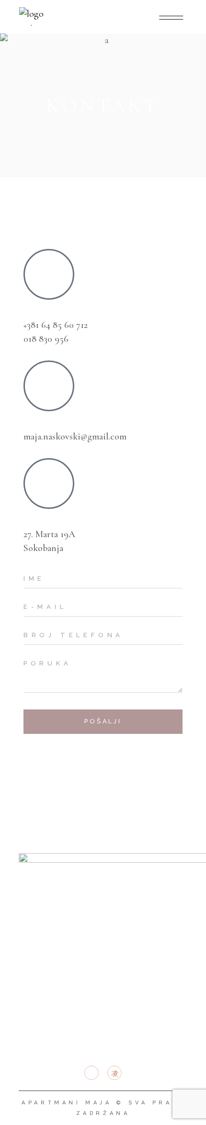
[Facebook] (35, 755)
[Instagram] (62, 755)
